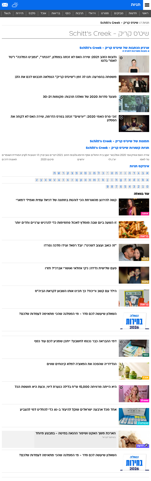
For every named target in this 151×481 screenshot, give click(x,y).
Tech (7, 13)
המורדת (16, 154)
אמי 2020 (125, 154)
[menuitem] (132, 14)
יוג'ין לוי (112, 159)
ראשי (145, 13)
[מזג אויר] (15, 5)
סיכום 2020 (47, 159)
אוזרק (134, 154)
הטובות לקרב (29, 154)
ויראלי (92, 13)
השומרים (7, 154)
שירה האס (143, 154)
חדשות (133, 13)
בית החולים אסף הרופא (91, 154)
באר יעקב (109, 154)
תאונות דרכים (9, 159)
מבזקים (118, 13)
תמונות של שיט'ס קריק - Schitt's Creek (119, 141)
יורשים (81, 159)
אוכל (43, 13)
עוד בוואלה (141, 194)
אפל (117, 154)
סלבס (32, 13)
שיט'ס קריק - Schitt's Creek (119, 23)
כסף (67, 13)
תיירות (19, 13)
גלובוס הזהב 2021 (67, 154)
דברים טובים (50, 154)
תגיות (135, 5)
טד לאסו (144, 159)
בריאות (56, 13)
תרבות (79, 13)
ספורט (105, 13)
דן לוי (39, 154)
